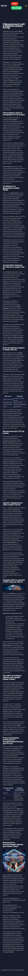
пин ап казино (16, 86)
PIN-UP (4, 6)
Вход (14, 4)
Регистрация (16, 8)
